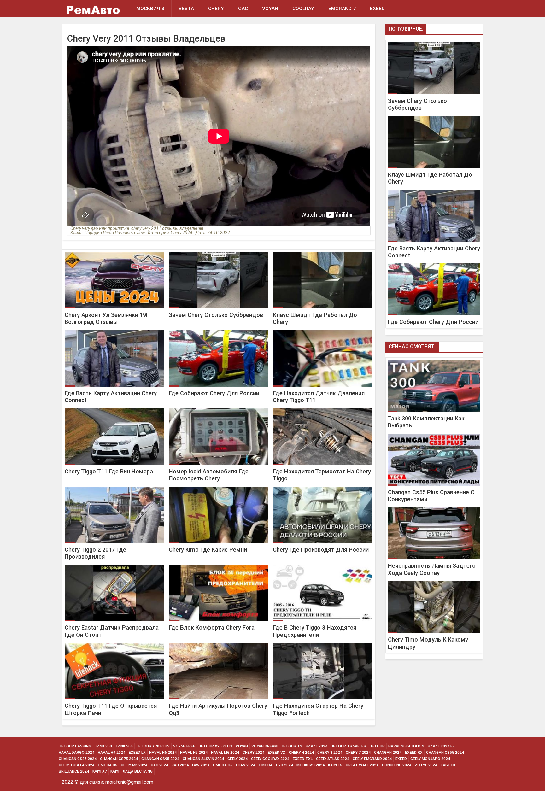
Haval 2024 (316, 746)
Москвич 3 (150, 8)
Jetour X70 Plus (153, 746)
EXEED (377, 8)
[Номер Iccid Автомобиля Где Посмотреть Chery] (219, 409)
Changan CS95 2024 (160, 759)
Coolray (303, 8)
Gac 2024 (159, 765)
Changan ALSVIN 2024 (203, 759)
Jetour (377, 746)
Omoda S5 (222, 765)
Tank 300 (103, 746)
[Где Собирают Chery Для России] (219, 330)
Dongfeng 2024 (396, 765)
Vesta (186, 8)
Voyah (270, 8)
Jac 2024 (180, 765)
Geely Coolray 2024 (270, 759)
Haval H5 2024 (194, 752)
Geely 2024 (237, 759)
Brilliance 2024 (74, 771)
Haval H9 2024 (111, 752)
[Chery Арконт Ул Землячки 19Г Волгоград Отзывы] (114, 252)
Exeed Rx (414, 752)
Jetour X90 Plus (215, 746)
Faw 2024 (200, 765)
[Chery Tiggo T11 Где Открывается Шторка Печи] (114, 643)
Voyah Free (184, 746)
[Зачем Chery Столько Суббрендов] (219, 252)
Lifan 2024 (245, 765)
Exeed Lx (137, 752)
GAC (243, 8)
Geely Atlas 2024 (332, 759)
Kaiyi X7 (99, 771)
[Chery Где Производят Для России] (322, 487)
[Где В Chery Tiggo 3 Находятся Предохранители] (322, 565)
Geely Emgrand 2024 (372, 759)
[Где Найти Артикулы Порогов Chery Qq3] (219, 643)
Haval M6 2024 (225, 752)
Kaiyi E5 (335, 765)
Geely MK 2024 (134, 765)
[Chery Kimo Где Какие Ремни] (219, 487)
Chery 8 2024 (329, 752)
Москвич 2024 (310, 765)
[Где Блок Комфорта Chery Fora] (219, 565)
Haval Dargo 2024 (76, 752)
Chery (216, 8)
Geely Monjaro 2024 (430, 759)
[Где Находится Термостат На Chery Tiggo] (322, 409)
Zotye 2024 (426, 765)
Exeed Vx (276, 752)
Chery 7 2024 (358, 752)
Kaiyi (114, 771)
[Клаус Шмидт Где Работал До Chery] (322, 252)
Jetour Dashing (75, 746)
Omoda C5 (107, 765)
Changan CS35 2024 (78, 759)
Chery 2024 (253, 752)
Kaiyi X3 (448, 765)
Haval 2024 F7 (441, 746)
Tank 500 (124, 746)
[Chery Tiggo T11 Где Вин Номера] (114, 409)
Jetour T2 (291, 746)
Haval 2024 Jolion (406, 746)
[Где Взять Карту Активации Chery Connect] (114, 330)
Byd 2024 (284, 765)
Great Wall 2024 (362, 765)
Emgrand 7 (342, 8)
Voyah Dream (264, 746)
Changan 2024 (387, 752)
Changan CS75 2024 (119, 759)
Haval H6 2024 (163, 752)
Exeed (401, 759)
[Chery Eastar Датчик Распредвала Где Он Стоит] (114, 565)
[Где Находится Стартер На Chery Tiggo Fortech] (322, 643)
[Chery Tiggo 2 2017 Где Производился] (114, 487)
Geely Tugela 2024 (76, 765)
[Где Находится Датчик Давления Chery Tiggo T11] (322, 330)
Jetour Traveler (348, 746)
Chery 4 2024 (301, 752)
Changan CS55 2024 (445, 752)
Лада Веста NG (138, 771)
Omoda (265, 765)
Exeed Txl (303, 759)
